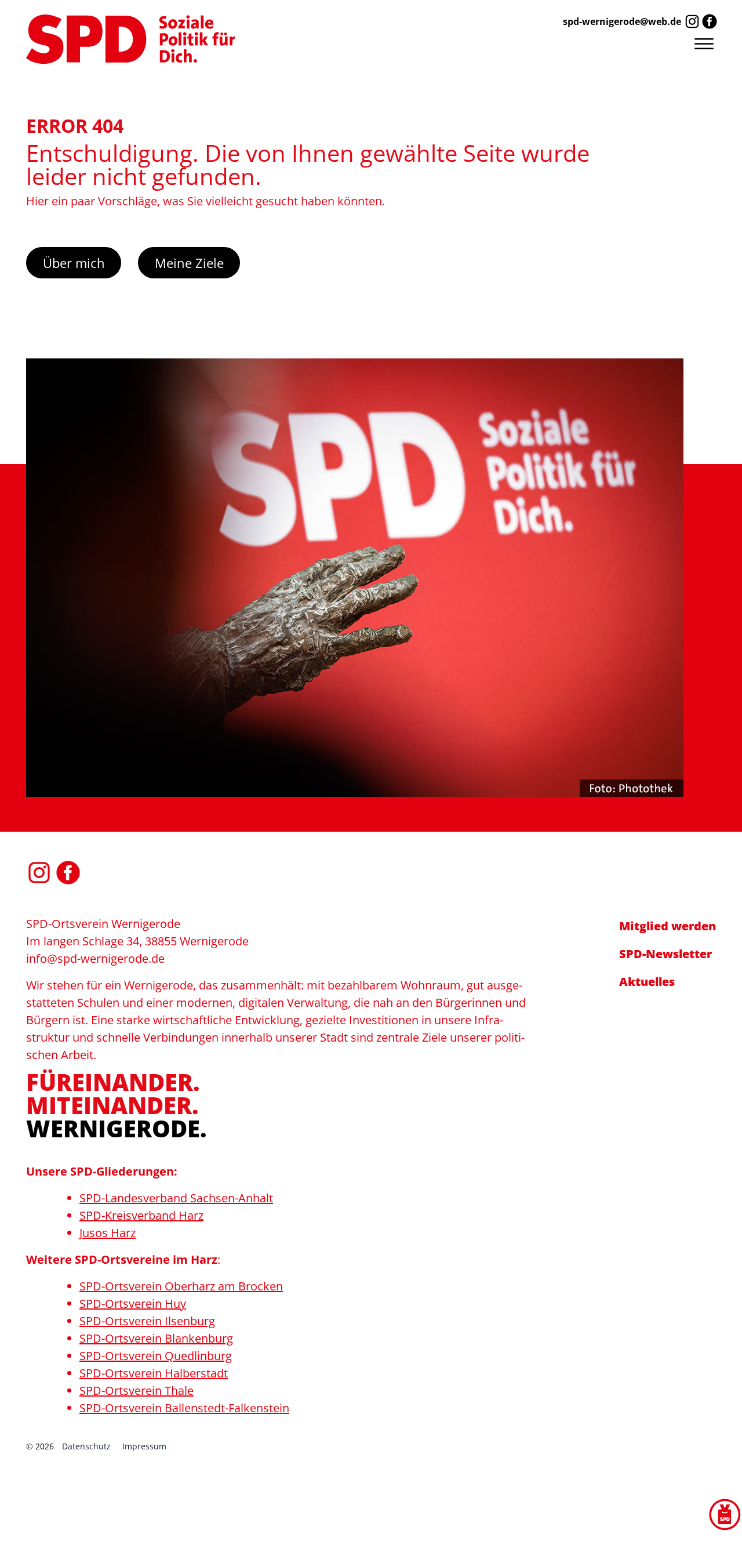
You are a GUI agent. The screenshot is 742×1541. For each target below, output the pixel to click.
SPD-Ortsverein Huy (132, 1303)
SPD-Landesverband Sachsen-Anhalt (176, 1198)
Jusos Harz (107, 1233)
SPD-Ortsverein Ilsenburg (147, 1321)
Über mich (74, 262)
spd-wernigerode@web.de (622, 21)
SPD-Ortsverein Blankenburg (156, 1338)
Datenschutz (86, 1446)
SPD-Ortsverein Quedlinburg (155, 1356)
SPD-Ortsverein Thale (136, 1390)
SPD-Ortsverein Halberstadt (153, 1373)
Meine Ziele (189, 262)
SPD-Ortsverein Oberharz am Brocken (181, 1286)
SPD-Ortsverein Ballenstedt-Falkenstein (184, 1408)
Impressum (144, 1446)
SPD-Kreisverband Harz (141, 1215)
